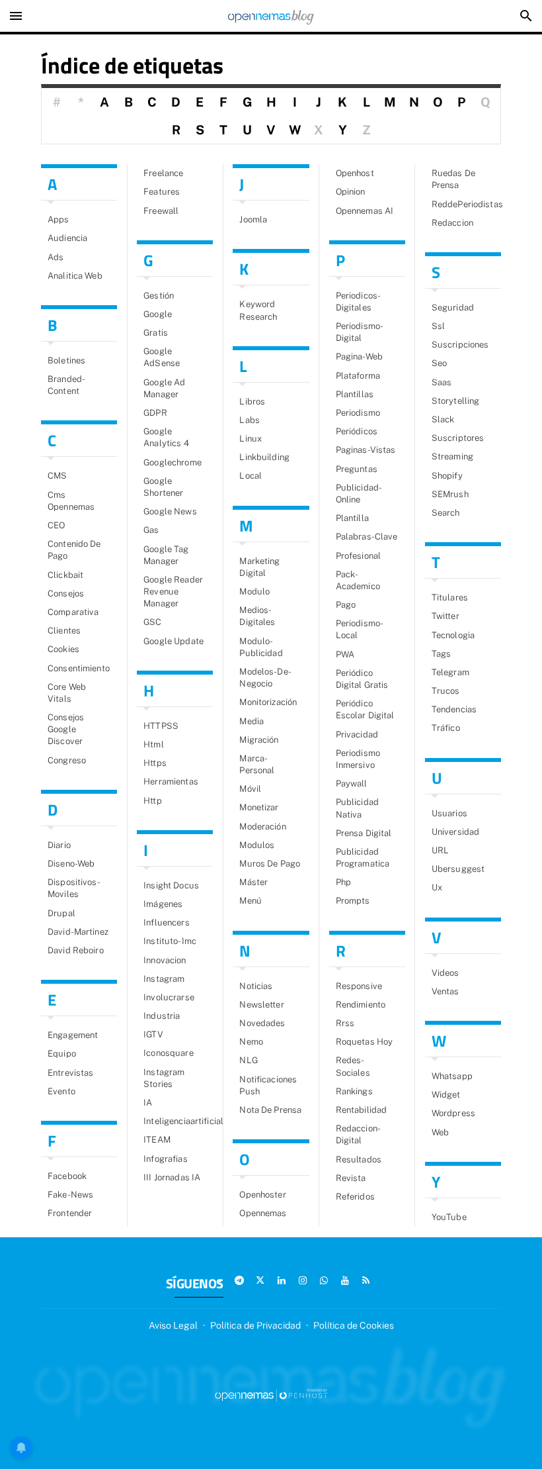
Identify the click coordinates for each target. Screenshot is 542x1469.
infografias (165, 1159)
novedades (262, 1023)
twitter (445, 616)
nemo (251, 1042)
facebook (67, 1176)
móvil (250, 789)
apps (58, 219)
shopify (447, 476)
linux (250, 439)
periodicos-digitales (358, 301)
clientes (64, 631)
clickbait (65, 575)
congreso (67, 760)
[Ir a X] (260, 1280)
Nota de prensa (270, 1110)
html (153, 744)
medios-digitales (257, 616)
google (157, 314)
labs (249, 420)
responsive (359, 986)
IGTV (153, 1034)
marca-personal (256, 764)
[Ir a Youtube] (345, 1280)
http (152, 801)
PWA (345, 654)
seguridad (453, 307)
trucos (446, 691)
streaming (452, 456)
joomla (253, 219)
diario (59, 845)
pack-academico (358, 580)
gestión (158, 296)
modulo (254, 591)
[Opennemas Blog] (271, 16)
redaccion (452, 223)
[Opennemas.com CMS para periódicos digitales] (271, 1394)
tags (441, 654)
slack (443, 419)
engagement (73, 1035)
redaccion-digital (358, 1134)
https (155, 763)
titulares (450, 597)
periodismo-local (359, 629)
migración (258, 740)
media (251, 721)
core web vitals (67, 693)
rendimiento (360, 1005)
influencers (166, 922)
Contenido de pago (74, 550)
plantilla (352, 518)
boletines (66, 360)
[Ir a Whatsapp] (323, 1280)
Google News (169, 511)
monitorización (268, 702)
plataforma (358, 376)
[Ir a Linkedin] (281, 1280)
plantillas (354, 394)
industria (161, 1016)
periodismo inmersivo (358, 759)
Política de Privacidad (255, 1325)
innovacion (164, 960)
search (446, 513)
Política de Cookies (353, 1325)
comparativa (73, 612)
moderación (262, 826)
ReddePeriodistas (466, 204)
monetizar (258, 807)
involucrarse (168, 997)
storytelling (456, 401)
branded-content (66, 385)
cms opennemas (71, 501)
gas (151, 530)
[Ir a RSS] (366, 1280)
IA (147, 1103)
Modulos (256, 845)
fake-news (70, 1195)
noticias (255, 986)
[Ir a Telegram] (239, 1280)
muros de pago (269, 864)
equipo (62, 1054)
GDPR (155, 413)
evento (61, 1091)
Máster (253, 882)
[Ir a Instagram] (302, 1280)
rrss (345, 1023)
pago (346, 605)
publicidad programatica (363, 858)
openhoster (262, 1195)
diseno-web (71, 864)
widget (446, 1095)
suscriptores (458, 438)
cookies (63, 649)
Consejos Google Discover (66, 729)
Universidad (455, 832)
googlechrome (172, 462)
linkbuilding (264, 457)
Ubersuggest (458, 869)
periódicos (356, 431)
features (161, 192)
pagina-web (359, 356)
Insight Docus (171, 885)
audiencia (67, 238)
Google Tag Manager (165, 555)
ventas (445, 991)
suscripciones (460, 345)
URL (440, 850)
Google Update (173, 641)
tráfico (446, 728)
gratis (155, 333)
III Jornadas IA (171, 1177)
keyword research (258, 310)
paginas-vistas (366, 450)
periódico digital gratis (362, 679)
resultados (358, 1159)
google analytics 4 (165, 437)
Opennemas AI (365, 211)
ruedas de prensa (453, 179)
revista (351, 1178)
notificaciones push (268, 1085)
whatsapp (452, 1076)
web (440, 1132)
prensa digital (364, 833)
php (343, 882)
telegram (450, 672)
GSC (152, 622)
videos (445, 973)
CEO (56, 525)
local (250, 476)
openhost (355, 173)
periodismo (358, 413)
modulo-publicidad (260, 647)
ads (55, 257)
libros (252, 401)
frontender (70, 1213)
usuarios (449, 813)
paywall (352, 783)
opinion (351, 192)
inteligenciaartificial (178, 1121)
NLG (248, 1060)
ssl (438, 326)
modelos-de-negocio (265, 677)
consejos (66, 593)
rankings (354, 1091)
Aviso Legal (173, 1325)
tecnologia (453, 635)
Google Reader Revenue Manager (173, 591)
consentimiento (79, 668)
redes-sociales (353, 1066)
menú (250, 901)
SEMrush (450, 494)
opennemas (262, 1213)
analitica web (75, 276)
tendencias (454, 709)
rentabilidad (361, 1110)
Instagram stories (163, 1078)
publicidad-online (359, 493)
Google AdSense (161, 357)
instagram (163, 979)
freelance (163, 173)
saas (442, 382)
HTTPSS (160, 726)
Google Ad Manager (164, 388)
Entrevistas (70, 1073)
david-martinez (78, 932)
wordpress (453, 1113)
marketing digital (259, 567)
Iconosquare (168, 1053)
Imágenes (162, 904)
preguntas (356, 469)
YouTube (449, 1217)
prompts (353, 901)
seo (439, 363)
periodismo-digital (359, 332)
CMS (57, 476)
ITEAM (157, 1140)
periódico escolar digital (365, 709)
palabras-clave (367, 537)
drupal (61, 913)
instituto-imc (169, 941)
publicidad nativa (357, 808)
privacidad (357, 734)
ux (437, 887)
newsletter (261, 1005)
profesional (358, 556)
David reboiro (76, 950)
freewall (160, 211)
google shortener (163, 487)
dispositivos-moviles (74, 888)
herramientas (170, 781)
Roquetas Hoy (364, 1042)
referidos (355, 1197)
